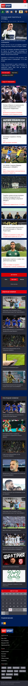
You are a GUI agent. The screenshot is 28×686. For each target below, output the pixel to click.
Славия (23, 667)
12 (14, 603)
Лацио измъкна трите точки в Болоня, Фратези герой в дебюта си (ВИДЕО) (13, 548)
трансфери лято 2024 (7, 75)
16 (3, 606)
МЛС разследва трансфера (10, 142)
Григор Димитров (6, 677)
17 (6, 606)
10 (6, 603)
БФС (3, 674)
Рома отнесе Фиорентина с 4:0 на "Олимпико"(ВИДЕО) (11, 349)
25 (10, 609)
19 (14, 606)
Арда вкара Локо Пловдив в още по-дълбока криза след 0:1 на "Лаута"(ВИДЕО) (13, 311)
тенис (16, 671)
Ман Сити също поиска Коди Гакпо (12, 530)
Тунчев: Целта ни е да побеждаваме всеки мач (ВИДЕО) (14, 493)
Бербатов (10, 671)
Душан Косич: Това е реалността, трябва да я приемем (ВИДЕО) (14, 474)
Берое (3, 671)
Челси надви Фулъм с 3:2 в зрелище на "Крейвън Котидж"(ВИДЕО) (13, 330)
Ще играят (14, 279)
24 (6, 609)
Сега (6, 279)
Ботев (15, 674)
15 (25, 603)
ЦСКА (9, 667)
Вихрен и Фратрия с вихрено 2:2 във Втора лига (12, 584)
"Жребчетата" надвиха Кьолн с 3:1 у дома (13, 204)
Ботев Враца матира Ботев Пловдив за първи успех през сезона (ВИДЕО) (13, 385)
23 (3, 609)
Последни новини (10, 398)
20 (17, 606)
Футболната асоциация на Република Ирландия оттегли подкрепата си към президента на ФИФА (12, 114)
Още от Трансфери (8, 82)
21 (21, 606)
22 (25, 606)
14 (21, 603)
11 (10, 603)
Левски (4, 667)
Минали (22, 279)
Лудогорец (14, 72)
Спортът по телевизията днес (10, 367)
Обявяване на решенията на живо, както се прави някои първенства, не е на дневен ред (13, 236)
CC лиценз (11, 684)
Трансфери (21, 21)
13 (17, 603)
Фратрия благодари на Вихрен (11, 566)
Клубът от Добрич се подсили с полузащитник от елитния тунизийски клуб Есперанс (14, 266)
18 (10, 606)
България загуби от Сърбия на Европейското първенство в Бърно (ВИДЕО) (12, 435)
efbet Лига (22, 671)
